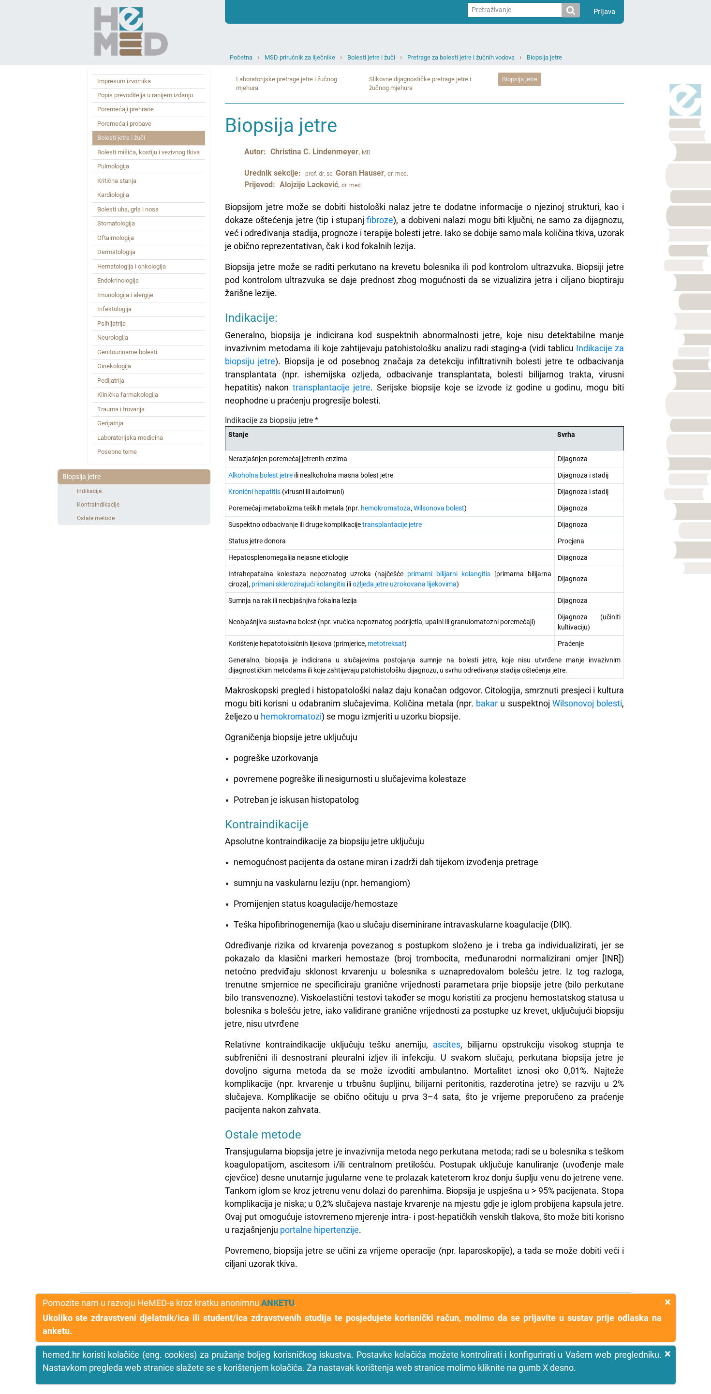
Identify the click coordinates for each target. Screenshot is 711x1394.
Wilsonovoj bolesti (587, 703)
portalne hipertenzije (319, 1230)
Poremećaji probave (124, 123)
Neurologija (112, 337)
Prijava (604, 11)
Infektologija (114, 309)
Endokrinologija (118, 280)
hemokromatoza (386, 508)
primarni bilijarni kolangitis (448, 574)
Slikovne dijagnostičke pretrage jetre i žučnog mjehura (420, 83)
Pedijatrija (110, 380)
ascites (446, 1044)
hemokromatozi (291, 716)
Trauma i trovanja (121, 409)
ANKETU (278, 1303)
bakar (487, 703)
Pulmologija (113, 166)
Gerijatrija (110, 423)
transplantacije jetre (332, 387)
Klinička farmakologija (127, 394)
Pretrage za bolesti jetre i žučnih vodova (461, 57)
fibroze (380, 220)
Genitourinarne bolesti (127, 352)
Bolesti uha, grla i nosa (128, 209)
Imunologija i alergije (125, 295)
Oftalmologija (115, 237)
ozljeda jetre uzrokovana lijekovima (405, 584)
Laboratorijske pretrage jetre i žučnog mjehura (286, 83)
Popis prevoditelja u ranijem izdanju (145, 95)
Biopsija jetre (544, 57)
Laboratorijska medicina (130, 437)
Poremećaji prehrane (125, 109)
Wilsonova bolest (439, 508)
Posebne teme (117, 451)
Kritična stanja (116, 180)
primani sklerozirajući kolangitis (298, 584)
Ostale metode (96, 518)
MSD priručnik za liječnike (300, 57)
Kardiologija (113, 194)
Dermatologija (116, 251)
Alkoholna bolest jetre (260, 475)
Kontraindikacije (98, 504)
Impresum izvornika (124, 81)
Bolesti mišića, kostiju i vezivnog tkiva (148, 152)
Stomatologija (116, 223)
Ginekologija (114, 366)
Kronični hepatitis (254, 491)
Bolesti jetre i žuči (371, 57)
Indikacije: (90, 491)
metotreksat (386, 643)
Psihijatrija (111, 323)
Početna (241, 57)
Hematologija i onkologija (131, 266)
